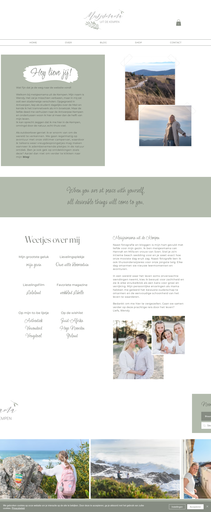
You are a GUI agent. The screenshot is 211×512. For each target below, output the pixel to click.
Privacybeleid (18, 508)
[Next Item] (205, 469)
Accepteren (195, 506)
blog (26, 156)
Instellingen (177, 506)
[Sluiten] (207, 507)
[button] (178, 22)
